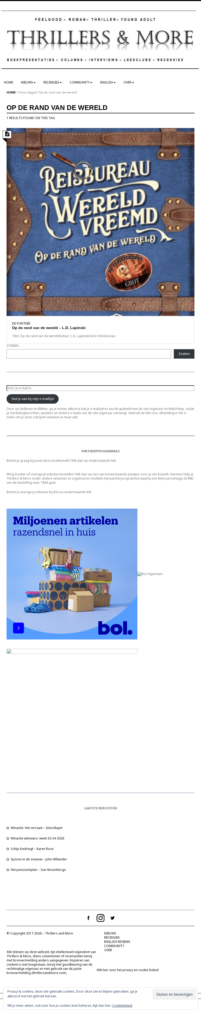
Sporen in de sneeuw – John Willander (39, 859)
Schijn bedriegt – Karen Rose (32, 849)
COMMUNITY (80, 82)
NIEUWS (27, 82)
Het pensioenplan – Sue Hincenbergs (38, 869)
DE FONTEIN (21, 323)
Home (11, 92)
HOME (8, 82)
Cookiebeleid (122, 1005)
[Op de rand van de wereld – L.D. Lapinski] (100, 221)
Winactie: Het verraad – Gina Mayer (37, 828)
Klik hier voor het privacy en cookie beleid (128, 970)
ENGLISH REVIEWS (117, 941)
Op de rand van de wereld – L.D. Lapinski (49, 328)
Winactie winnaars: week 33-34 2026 (37, 838)
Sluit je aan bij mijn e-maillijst (32, 399)
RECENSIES (51, 82)
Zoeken (184, 354)
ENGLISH (106, 82)
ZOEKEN (13, 346)
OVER (127, 82)
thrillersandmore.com (49, 973)
